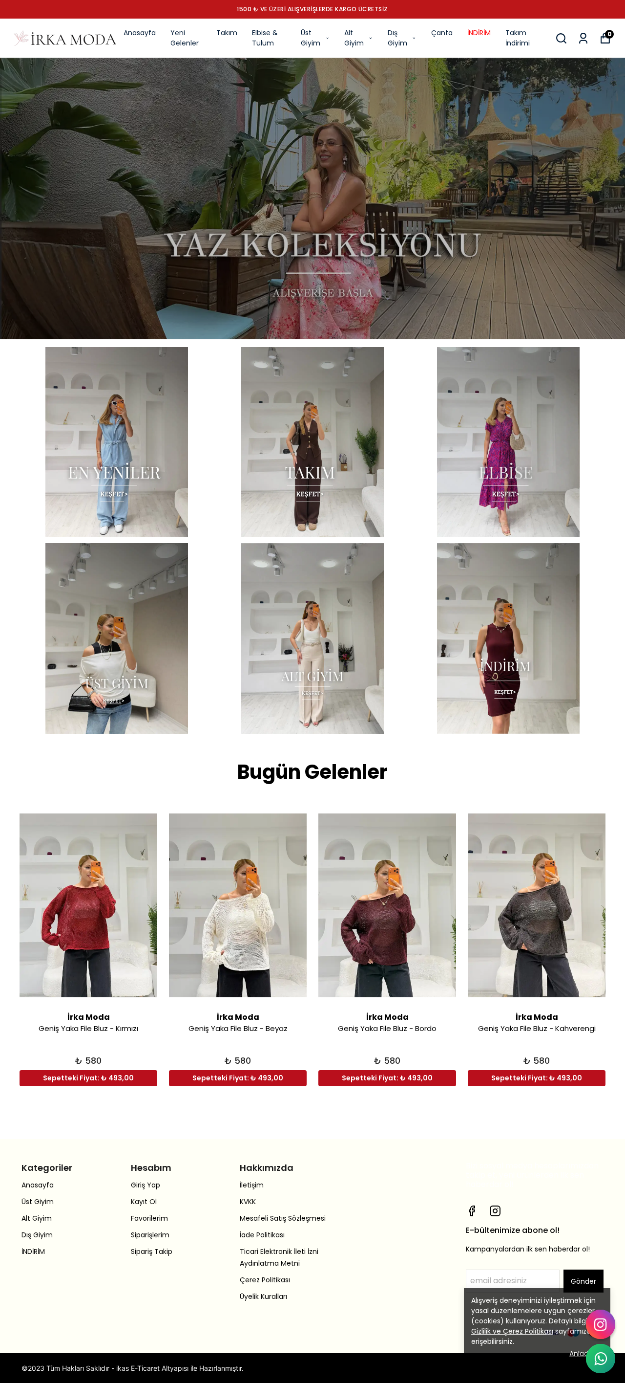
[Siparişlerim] (583, 38)
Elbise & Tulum (265, 38)
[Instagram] (495, 1211)
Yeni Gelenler (184, 38)
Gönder (583, 1281)
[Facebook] (472, 1211)
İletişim (252, 1185)
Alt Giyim (354, 38)
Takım (226, 33)
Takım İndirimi (517, 38)
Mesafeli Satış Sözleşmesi (283, 1218)
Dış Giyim (397, 38)
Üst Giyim (310, 38)
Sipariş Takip (151, 1251)
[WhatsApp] (600, 1358)
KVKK (248, 1202)
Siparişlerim (150, 1235)
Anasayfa (140, 33)
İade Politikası (262, 1235)
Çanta (442, 33)
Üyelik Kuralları (263, 1296)
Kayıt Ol (144, 1202)
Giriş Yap (145, 1185)
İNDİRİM (479, 33)
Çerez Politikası (265, 1280)
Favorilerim (149, 1218)
